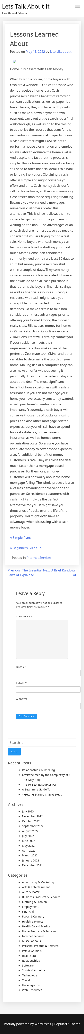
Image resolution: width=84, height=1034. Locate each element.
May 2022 (28, 845)
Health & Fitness (32, 921)
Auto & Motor (30, 892)
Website (22, 699)
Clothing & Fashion (34, 902)
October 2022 (31, 821)
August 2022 (30, 831)
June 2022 (28, 841)
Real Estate (29, 956)
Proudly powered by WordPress (28, 1024)
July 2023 (28, 811)
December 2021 (32, 865)
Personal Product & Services (40, 946)
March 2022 (30, 855)
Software (28, 965)
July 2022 (28, 836)
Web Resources (32, 990)
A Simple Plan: (20, 537)
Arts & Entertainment (36, 887)
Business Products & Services (41, 897)
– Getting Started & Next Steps (42, 794)
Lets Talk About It (26, 6)
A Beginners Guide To (26, 548)
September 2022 (33, 826)
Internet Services (39, 558)
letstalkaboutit (60, 51)
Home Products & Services (39, 931)
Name (21, 666)
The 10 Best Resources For (39, 784)
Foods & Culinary (33, 916)
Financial (28, 911)
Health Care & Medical (36, 926)
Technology (29, 975)
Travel (26, 980)
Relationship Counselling (38, 770)
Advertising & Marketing (38, 882)
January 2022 (30, 860)
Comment (24, 616)
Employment (30, 907)
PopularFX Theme (67, 1024)
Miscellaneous (31, 941)
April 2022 (28, 850)
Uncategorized (31, 985)
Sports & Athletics (33, 970)
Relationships (31, 960)
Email (21, 683)
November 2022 (32, 816)
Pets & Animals (32, 951)
